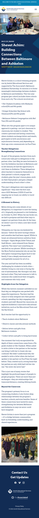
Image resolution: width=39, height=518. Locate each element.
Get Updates (20, 477)
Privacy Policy (19, 506)
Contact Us (19, 472)
